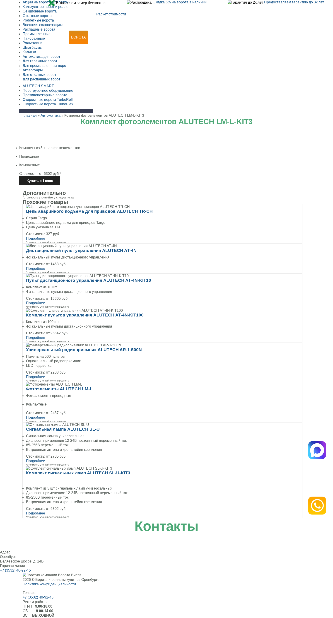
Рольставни (111, 37)
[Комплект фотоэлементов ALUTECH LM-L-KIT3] (166, 143)
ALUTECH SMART (38, 86)
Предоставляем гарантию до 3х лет (294, 2)
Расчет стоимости (111, 14)
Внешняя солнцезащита (43, 25)
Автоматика (150, 37)
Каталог (183, 37)
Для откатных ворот (39, 75)
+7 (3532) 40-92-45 (203, 18)
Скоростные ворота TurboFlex (48, 104)
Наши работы (218, 37)
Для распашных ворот (41, 79)
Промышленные (37, 34)
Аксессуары (33, 70)
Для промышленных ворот (45, 66)
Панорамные (34, 38)
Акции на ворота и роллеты (46, 2)
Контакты (179, 51)
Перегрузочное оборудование (48, 90)
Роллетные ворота (38, 20)
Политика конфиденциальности (49, 584)
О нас (150, 51)
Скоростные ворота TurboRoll (48, 99)
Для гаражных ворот (40, 61)
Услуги (253, 37)
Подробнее (35, 238)
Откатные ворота (37, 16)
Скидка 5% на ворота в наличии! (180, 2)
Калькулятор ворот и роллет (46, 7)
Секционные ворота (40, 11)
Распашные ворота (39, 29)
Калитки (29, 52)
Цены (279, 37)
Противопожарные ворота (45, 95)
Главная (30, 115)
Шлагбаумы (33, 47)
